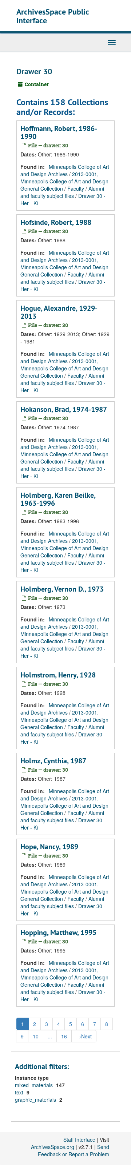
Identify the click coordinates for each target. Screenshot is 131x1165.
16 (64, 1036)
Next (84, 1036)
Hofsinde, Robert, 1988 (55, 222)
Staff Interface (79, 1139)
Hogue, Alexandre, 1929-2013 (59, 312)
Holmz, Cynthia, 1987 (53, 761)
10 (36, 1036)
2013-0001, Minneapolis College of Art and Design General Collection (64, 181)
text (20, 1092)
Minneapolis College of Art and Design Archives (64, 170)
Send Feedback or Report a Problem (73, 1150)
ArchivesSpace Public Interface (52, 16)
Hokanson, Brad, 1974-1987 (63, 409)
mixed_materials (34, 1085)
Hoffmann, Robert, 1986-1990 (58, 132)
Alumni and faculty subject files (62, 192)
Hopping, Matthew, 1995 (58, 932)
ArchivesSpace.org (52, 1146)
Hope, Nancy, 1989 (49, 846)
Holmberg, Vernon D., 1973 (62, 589)
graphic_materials (36, 1099)
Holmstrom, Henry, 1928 (58, 675)
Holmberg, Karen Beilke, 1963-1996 (57, 499)
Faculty (75, 188)
